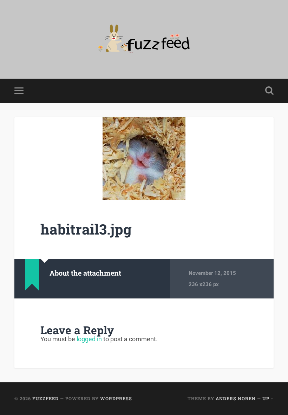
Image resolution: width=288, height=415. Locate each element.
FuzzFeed (45, 398)
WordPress (116, 398)
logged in (89, 339)
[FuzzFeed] (144, 39)
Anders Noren (236, 398)
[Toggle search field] (269, 91)
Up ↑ (268, 398)
